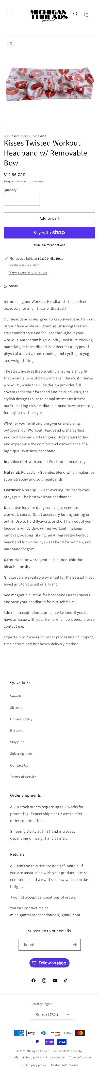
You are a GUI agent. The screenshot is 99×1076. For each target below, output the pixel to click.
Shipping (9, 181)
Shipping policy (35, 1065)
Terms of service (80, 1057)
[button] (10, 14)
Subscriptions (21, 753)
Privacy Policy (21, 719)
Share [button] (13, 285)
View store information (28, 272)
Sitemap (17, 707)
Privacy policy (55, 1057)
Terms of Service (23, 776)
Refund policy (32, 1057)
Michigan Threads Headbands (47, 1051)
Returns (16, 730)
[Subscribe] (74, 945)
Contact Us (19, 765)
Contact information (64, 1065)
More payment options (49, 245)
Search (15, 696)
